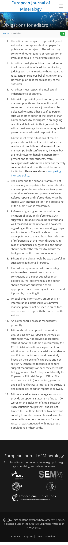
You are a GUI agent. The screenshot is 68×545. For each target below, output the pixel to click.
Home (6, 33)
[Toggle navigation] (60, 6)
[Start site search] (62, 34)
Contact (15, 536)
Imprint (28, 536)
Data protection (46, 536)
